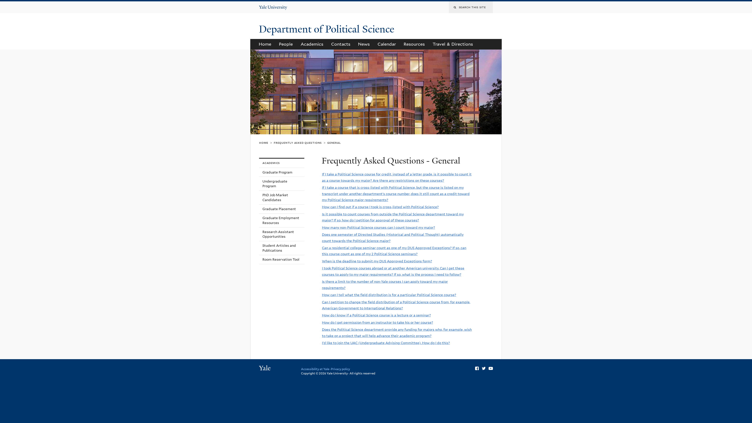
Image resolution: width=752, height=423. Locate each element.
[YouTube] (491, 368)
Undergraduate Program (274, 183)
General (334, 143)
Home (265, 44)
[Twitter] (484, 368)
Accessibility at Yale (315, 369)
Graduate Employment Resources (280, 220)
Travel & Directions (453, 44)
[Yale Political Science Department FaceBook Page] (477, 368)
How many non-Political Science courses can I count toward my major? (378, 228)
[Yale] (265, 368)
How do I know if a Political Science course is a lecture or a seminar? (376, 315)
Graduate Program (277, 172)
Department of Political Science (328, 29)
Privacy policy (340, 369)
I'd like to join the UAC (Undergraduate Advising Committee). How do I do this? (386, 343)
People (286, 44)
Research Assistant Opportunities (278, 234)
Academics (312, 44)
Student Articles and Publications (279, 248)
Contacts (340, 44)
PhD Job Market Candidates (275, 197)
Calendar (387, 44)
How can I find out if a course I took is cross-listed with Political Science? (380, 207)
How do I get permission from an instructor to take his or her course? (377, 322)
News (364, 44)
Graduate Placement (279, 209)
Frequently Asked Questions (298, 143)
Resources (414, 44)
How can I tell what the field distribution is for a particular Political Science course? (389, 295)
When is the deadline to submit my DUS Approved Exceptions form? (377, 261)
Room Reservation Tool (280, 259)
